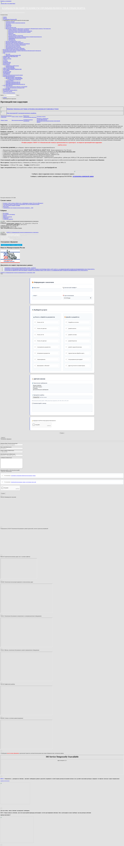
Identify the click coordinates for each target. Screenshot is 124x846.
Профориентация (7, 62)
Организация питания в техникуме (13, 47)
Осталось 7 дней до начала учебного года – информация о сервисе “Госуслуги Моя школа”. (23, 203)
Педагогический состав (11, 27)
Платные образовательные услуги (13, 41)
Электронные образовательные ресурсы (17, 37)
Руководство (8, 26)
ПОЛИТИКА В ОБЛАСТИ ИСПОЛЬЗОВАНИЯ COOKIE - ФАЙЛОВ (20, 267)
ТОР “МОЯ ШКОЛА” (8, 85)
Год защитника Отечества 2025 (10, 19)
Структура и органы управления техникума (15, 22)
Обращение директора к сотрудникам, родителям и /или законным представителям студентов (32, 108)
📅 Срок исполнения (68, 295)
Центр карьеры (6, 64)
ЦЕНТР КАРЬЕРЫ (10, 66)
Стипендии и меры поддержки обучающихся (16, 44)
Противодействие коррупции (9, 51)
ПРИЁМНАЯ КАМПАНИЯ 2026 (10, 56)
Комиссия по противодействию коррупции (29, 116)
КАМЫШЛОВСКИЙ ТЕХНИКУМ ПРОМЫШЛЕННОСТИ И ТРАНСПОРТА (43, 8)
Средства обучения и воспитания (15, 35)
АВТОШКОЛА (6, 73)
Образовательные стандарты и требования (15, 48)
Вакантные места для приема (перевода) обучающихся (18, 43)
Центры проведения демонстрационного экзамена (19, 32)
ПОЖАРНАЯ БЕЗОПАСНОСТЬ (13, 82)
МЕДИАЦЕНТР (6, 72)
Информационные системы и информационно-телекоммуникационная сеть (25, 36)
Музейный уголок (7, 71)
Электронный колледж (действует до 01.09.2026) (16, 86)
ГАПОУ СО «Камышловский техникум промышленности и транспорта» (22, 221)
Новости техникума (7, 216)
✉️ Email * (34, 295)
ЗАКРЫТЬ (3, 437)
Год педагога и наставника (9, 214)
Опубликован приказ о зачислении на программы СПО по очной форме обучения (21, 204)
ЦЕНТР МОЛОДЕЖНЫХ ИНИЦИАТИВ (12, 69)
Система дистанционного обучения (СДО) (15, 87)
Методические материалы (17, 120)
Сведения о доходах (41, 116)
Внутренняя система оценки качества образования (14, 49)
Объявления (5, 217)
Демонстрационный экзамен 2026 (13, 55)
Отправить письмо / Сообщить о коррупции (11, 244)
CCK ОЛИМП (6, 70)
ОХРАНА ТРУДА (9, 80)
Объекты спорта (11, 34)
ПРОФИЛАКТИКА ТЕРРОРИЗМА (14, 77)
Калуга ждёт (6, 206)
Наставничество (6, 63)
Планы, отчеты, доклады (17, 116)
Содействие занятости (8, 219)
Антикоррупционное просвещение (28, 120)
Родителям (5, 61)
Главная (5, 17)
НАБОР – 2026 (6, 57)
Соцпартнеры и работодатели (12, 65)
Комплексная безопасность (9, 76)
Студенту (5, 59)
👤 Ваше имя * (36, 287)
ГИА (4, 53)
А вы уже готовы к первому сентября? (11, 205)
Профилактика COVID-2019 (14, 79)
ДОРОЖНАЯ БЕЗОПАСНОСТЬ (13, 83)
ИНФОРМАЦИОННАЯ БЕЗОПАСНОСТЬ (15, 84)
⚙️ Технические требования (39, 383)
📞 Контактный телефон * (70, 287)
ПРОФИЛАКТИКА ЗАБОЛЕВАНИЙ (14, 78)
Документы (8, 24)
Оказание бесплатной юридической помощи (13, 75)
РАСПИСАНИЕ (6, 88)
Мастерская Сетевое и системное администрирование (20, 30)
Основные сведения (10, 21)
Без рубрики (6, 213)
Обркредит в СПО (7, 58)
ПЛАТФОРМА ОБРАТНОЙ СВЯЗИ (83, 176)
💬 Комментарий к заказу (39, 403)
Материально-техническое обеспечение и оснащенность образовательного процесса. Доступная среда (28, 28)
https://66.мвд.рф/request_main (67, 151)
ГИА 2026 (8, 54)
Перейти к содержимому (6, 1)
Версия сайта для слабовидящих (8, 3)
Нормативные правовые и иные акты (6, 116)
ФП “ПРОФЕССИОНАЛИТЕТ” (10, 90)
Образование (8, 25)
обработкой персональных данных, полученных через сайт (23, 482)
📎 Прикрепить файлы (38, 395)
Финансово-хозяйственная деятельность (14, 42)
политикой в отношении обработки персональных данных (23, 475)
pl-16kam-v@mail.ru (17, 228)
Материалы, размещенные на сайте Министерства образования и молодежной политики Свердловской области (48, 120)
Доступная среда (12, 40)
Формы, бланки (4, 120)
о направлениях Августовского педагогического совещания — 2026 (18, 207)
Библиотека (10, 33)
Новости (5, 18)
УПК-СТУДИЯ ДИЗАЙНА (9, 68)
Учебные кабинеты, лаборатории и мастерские (18, 29)
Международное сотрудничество (13, 46)
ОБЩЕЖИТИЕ (11, 39)
